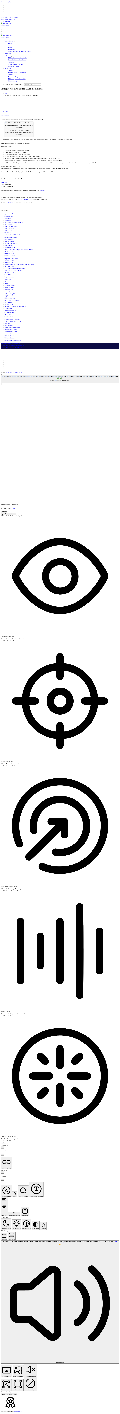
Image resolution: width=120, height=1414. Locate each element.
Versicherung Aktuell (10, 329)
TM (9, 45)
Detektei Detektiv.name (11, 317)
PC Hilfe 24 (7, 233)
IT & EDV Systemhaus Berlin (13, 270)
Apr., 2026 (4, 111)
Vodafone (11, 62)
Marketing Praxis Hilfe (11, 258)
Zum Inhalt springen (7, 2)
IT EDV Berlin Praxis (10, 254)
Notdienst (10, 202)
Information (7, 68)
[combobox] (60, 379)
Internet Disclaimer (10, 310)
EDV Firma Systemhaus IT (14, 372)
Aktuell (10, 74)
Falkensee (7, 56)
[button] (1, 384)
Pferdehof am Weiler (10, 273)
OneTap (12, 508)
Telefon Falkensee (5, 115)
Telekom (10, 70)
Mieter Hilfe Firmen (10, 315)
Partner (10, 43)
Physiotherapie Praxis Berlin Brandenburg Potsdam (19, 264)
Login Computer (9, 277)
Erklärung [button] (4, 511)
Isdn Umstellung (13, 77)
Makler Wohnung (9, 298)
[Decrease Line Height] (2, 1180)
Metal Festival (8, 262)
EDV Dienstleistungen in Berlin (13, 222)
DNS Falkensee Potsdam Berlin (17, 58)
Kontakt (10, 47)
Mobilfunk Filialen (13, 66)
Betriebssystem (8, 216)
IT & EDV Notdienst (10, 226)
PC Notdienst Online (10, 243)
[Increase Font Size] (2, 1147)
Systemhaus (7, 218)
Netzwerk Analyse (9, 285)
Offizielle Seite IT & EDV (12, 235)
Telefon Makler (8, 41)
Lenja (6, 283)
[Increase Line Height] (2, 1172)
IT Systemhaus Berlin (10, 331)
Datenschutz (11, 49)
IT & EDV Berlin (9, 228)
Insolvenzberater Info (10, 334)
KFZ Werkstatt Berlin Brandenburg (14, 268)
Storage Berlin (8, 245)
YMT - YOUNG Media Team (12, 321)
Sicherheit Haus (9, 287)
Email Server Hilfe (9, 266)
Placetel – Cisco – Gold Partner (17, 60)
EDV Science (8, 224)
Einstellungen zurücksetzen (9, 1394)
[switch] (9, 641)
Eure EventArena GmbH (11, 300)
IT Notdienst (8, 230)
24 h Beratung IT (9, 241)
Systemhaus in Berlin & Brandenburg (15, 306)
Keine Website (8, 275)
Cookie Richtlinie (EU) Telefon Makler (19, 51)
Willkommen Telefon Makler (16, 64)
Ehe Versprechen (9, 252)
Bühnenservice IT (9, 247)
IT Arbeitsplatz (8, 302)
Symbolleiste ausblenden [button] (8, 514)
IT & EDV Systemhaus (24, 199)
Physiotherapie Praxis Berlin (12, 340)
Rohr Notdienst (8, 325)
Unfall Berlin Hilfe (9, 256)
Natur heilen (8, 308)
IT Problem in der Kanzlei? (12, 327)
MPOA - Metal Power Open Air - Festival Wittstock (19, 249)
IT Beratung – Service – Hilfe (17, 79)
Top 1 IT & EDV (9, 313)
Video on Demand (9, 338)
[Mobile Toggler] (14, 41)
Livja (6, 281)
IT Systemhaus (8, 239)
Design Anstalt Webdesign (12, 319)
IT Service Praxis (9, 304)
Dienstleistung (12, 81)
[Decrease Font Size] (2, 1155)
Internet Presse (8, 291)
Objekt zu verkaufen (10, 296)
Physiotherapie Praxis (10, 237)
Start (5, 93)
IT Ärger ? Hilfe (9, 260)
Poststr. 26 (4, 182)
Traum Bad (7, 279)
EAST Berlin (8, 220)
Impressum (7, 53)
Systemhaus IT (8, 214)
